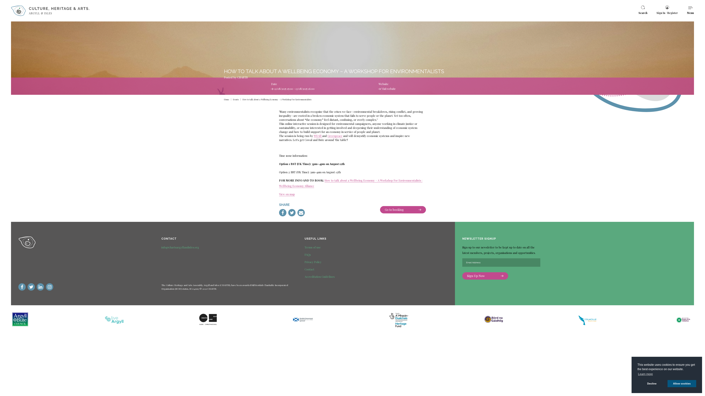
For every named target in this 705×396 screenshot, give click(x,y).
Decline (652, 383)
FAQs (308, 254)
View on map (287, 194)
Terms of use (313, 247)
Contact (309, 269)
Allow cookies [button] (682, 383)
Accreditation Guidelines (320, 276)
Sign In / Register (667, 13)
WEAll (317, 136)
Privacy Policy (313, 262)
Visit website (389, 89)
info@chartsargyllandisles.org (180, 247)
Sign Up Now (476, 276)
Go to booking (394, 210)
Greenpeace (335, 136)
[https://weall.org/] (321, 136)
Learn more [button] (645, 374)
